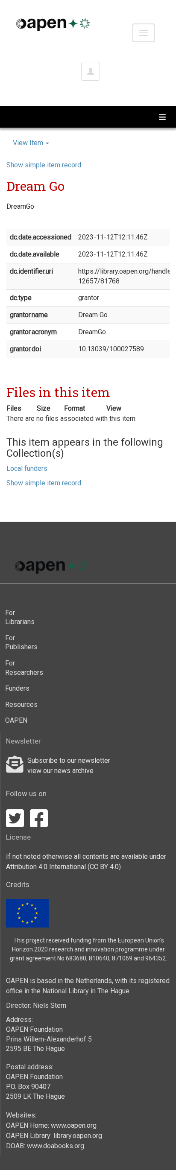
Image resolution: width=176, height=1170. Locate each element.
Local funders (26, 468)
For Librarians (20, 617)
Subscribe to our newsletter (68, 760)
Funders (17, 688)
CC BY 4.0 (104, 867)
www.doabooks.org (55, 1146)
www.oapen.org (74, 1125)
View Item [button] (29, 143)
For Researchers (21, 668)
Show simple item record (43, 165)
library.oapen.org (77, 1136)
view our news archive (60, 771)
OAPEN (16, 720)
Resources (21, 704)
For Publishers (21, 642)
